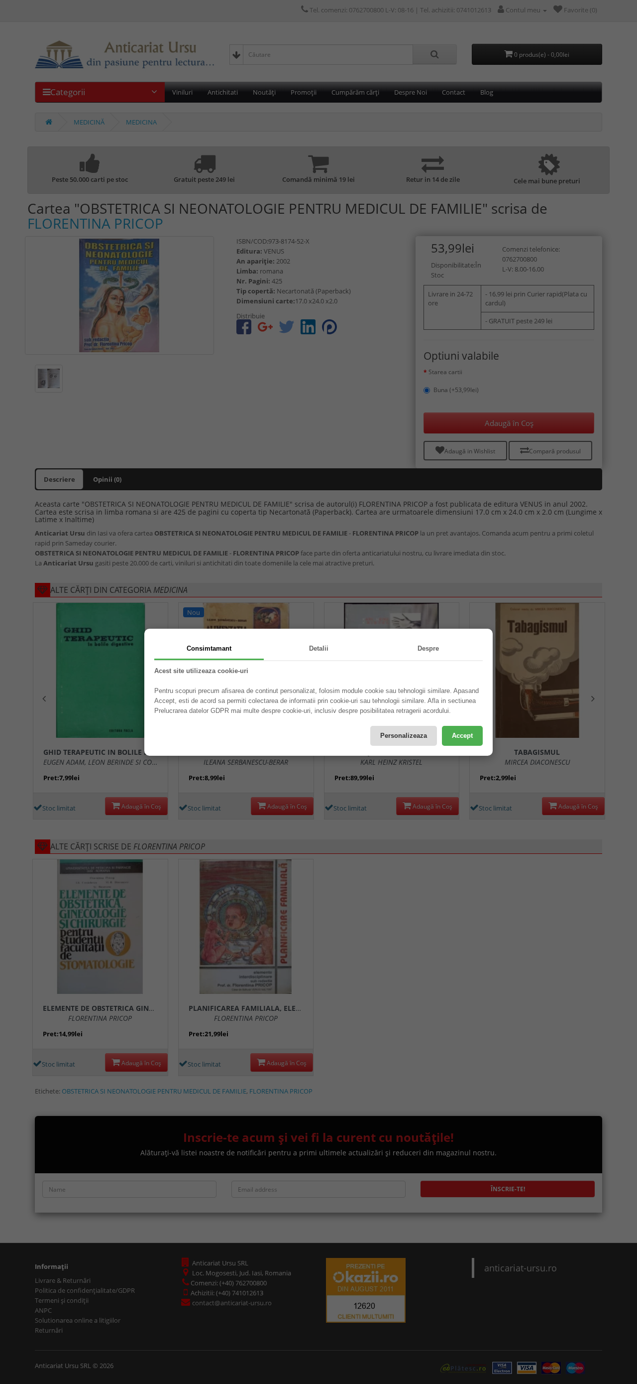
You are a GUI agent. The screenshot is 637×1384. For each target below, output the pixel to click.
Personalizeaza (403, 735)
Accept (462, 735)
